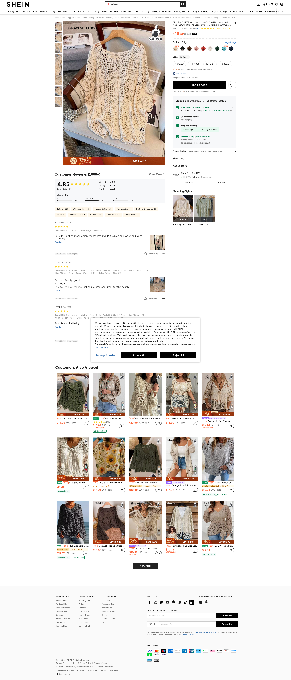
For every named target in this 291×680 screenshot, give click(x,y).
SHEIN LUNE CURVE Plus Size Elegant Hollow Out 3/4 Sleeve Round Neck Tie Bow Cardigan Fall (146, 482)
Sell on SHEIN (85, 626)
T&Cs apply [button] (186, 120)
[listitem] (183, 208)
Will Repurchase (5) (81, 209)
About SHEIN (61, 601)
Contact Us (106, 601)
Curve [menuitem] (81, 11)
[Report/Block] (163, 254)
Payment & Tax (108, 604)
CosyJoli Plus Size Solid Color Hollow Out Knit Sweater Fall (109, 546)
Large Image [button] (230, 42)
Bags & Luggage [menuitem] (219, 11)
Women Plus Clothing (85, 18)
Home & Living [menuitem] (142, 11)
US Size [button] (182, 57)
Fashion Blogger (63, 608)
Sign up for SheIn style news (162, 610)
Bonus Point (107, 608)
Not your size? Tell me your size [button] (186, 78)
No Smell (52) (62, 209)
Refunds (82, 608)
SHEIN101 (60, 622)
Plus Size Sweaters (122, 18)
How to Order (84, 611)
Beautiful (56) (95, 214)
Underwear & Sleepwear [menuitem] (121, 11)
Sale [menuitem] (35, 11)
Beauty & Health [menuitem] (181, 11)
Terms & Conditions (105, 667)
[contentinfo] (192, 652)
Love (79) (60, 214)
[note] (73, 414)
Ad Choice (114, 670)
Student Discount (63, 619)
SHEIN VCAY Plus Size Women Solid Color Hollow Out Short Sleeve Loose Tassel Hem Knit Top (182, 418)
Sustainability (61, 604)
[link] (264, 4)
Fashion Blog (61, 626)
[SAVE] (232, 85)
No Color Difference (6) (146, 209)
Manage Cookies (101, 663)
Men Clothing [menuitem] (93, 11)
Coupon (105, 615)
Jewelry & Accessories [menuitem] (161, 11)
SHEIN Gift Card (108, 619)
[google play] (206, 604)
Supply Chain (61, 611)
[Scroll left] (279, 11)
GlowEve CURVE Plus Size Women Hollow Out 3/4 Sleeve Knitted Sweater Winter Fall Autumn (73, 418)
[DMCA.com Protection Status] (156, 660)
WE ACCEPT (152, 646)
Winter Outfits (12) (77, 214)
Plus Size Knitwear (104, 18)
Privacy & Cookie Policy (206, 632)
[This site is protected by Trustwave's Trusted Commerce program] (149, 660)
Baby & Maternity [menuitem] (200, 11)
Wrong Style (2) (131, 214)
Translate (58, 242)
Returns (82, 604)
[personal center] (258, 4)
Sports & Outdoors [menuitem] (238, 11)
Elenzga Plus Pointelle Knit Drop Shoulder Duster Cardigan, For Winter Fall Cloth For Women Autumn (182, 485)
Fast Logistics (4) (124, 209)
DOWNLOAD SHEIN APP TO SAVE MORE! (216, 596)
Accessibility (92, 670)
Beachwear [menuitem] (63, 11)
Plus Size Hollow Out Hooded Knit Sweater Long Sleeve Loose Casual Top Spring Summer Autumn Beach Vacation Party (73, 482)
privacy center (188, 634)
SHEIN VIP (83, 622)
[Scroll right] (282, 11)
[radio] (175, 48)
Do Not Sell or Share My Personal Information (75, 667)
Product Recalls (108, 611)
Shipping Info (84, 601)
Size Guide (83, 619)
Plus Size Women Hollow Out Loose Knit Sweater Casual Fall (109, 418)
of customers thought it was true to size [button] (194, 69)
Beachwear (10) (113, 214)
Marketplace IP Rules (65, 670)
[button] (276, 4)
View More (145, 565)
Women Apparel (68, 18)
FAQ (103, 622)
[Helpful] (145, 254)
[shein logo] (18, 4)
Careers (59, 615)
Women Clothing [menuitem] (47, 11)
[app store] (201, 604)
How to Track (84, 615)
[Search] (183, 4)
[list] (171, 602)
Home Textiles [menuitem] (256, 11)
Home (57, 18)
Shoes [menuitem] (104, 11)
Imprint (103, 670)
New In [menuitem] (26, 11)
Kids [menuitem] (73, 11)
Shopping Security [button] (189, 126)
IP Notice (80, 670)
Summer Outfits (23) (102, 209)
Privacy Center (62, 663)
